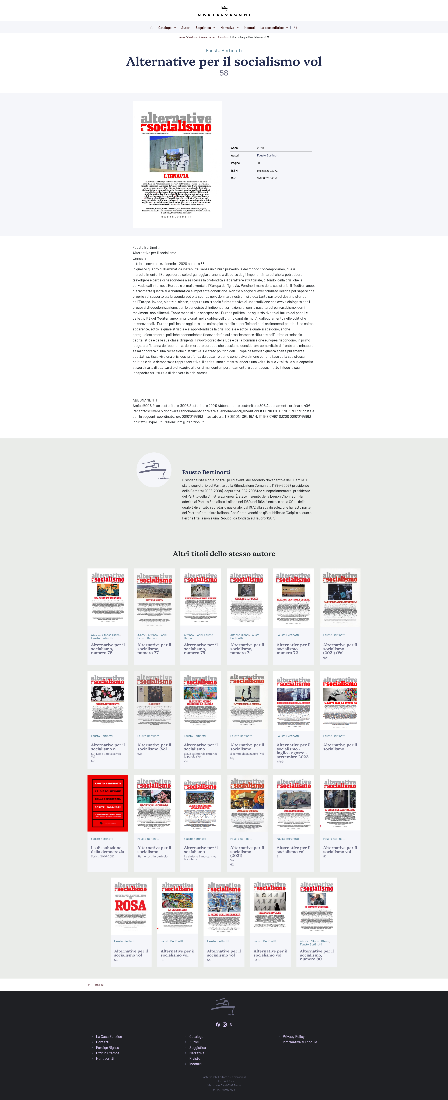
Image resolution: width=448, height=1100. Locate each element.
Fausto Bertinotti (224, 50)
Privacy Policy (294, 1036)
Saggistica (203, 28)
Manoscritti (105, 1058)
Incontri (249, 28)
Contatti (102, 1042)
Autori (185, 28)
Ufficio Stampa (108, 1053)
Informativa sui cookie (300, 1042)
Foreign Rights (107, 1047)
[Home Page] (224, 10)
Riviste (194, 1058)
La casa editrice (272, 28)
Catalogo (165, 28)
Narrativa (227, 28)
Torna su (98, 984)
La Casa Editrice (109, 1036)
